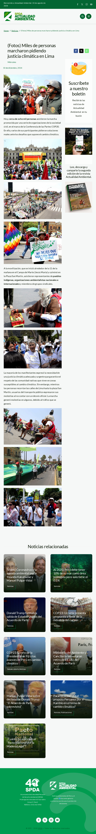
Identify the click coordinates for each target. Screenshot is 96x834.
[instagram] (87, 4)
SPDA (40, 828)
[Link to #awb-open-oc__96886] (82, 16)
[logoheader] (19, 12)
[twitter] (82, 4)
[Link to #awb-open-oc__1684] (88, 16)
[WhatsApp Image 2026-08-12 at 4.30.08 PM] (78, 182)
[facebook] (78, 4)
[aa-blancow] (63, 782)
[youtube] (91, 4)
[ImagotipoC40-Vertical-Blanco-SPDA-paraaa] (32, 779)
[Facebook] (76, 51)
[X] (81, 51)
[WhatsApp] (86, 51)
